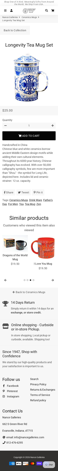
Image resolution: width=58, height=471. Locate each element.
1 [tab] (24, 280)
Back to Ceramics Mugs (30, 292)
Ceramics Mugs (29, 17)
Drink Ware (35, 200)
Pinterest (12, 391)
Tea (21, 204)
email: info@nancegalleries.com (25, 437)
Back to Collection (15, 30)
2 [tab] (27, 280)
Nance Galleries (10, 17)
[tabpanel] (15, 250)
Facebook (12, 385)
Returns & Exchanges (42, 389)
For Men (13, 204)
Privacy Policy (38, 384)
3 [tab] (30, 280)
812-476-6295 (14, 442)
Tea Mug (30, 204)
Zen (38, 204)
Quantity (7, 120)
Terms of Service (40, 395)
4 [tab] (33, 280)
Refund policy (38, 400)
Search (34, 379)
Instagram (12, 396)
